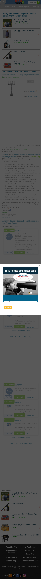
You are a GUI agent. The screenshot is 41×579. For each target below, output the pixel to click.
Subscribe (8, 307)
